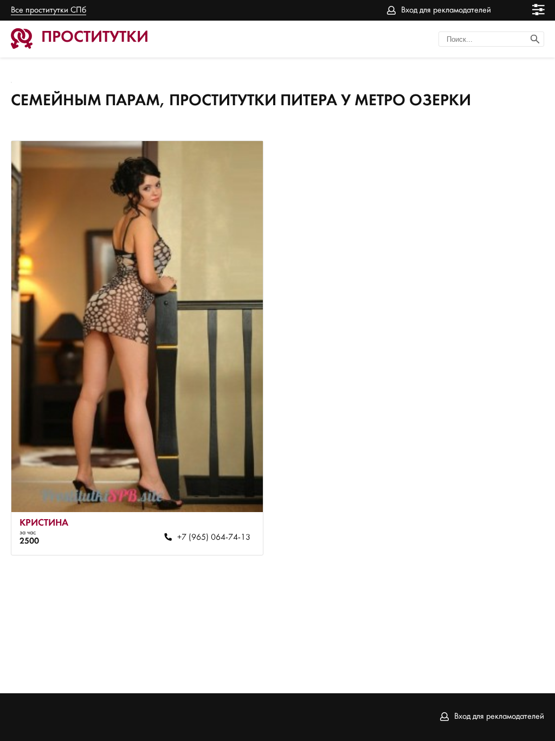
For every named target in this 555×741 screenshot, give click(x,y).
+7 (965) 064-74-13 (213, 537)
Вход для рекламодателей (446, 10)
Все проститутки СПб (48, 10)
